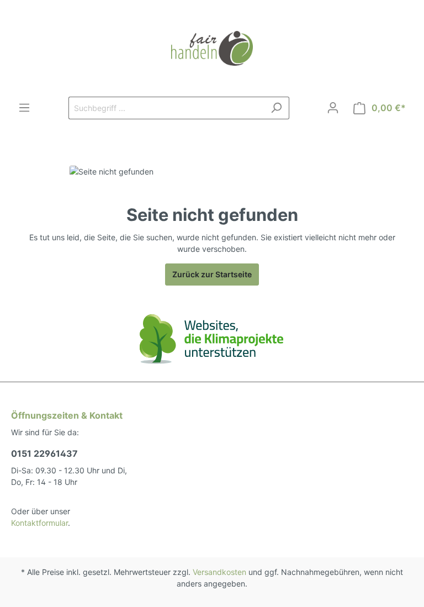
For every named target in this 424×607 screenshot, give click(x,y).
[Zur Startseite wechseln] (212, 48)
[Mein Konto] (333, 108)
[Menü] (24, 108)
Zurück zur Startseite (212, 274)
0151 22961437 (44, 453)
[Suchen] (276, 108)
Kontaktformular (39, 522)
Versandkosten (219, 572)
